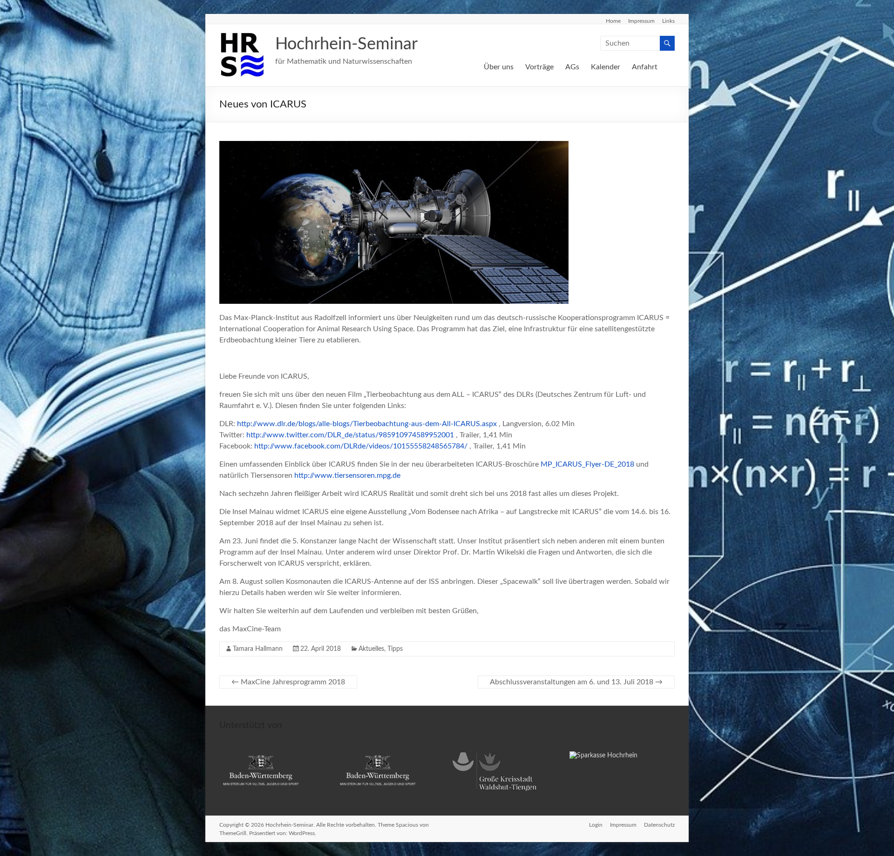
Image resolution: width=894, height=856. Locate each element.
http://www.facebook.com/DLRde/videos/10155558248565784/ (360, 446)
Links (668, 21)
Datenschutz (659, 825)
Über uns (499, 67)
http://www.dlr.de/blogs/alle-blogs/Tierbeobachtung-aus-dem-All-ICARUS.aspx (367, 424)
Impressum (641, 21)
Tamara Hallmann (258, 649)
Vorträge (539, 67)
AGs (572, 67)
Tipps (395, 649)
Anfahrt (644, 67)
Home (613, 21)
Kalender (605, 67)
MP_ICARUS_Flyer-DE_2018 (587, 464)
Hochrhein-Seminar (346, 44)
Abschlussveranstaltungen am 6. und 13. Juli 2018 (576, 682)
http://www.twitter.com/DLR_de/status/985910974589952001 (350, 435)
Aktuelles (371, 649)
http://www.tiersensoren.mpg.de (347, 475)
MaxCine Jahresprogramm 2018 (288, 682)
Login (596, 825)
